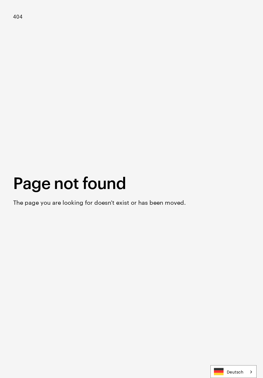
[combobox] (233, 371)
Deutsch (235, 371)
